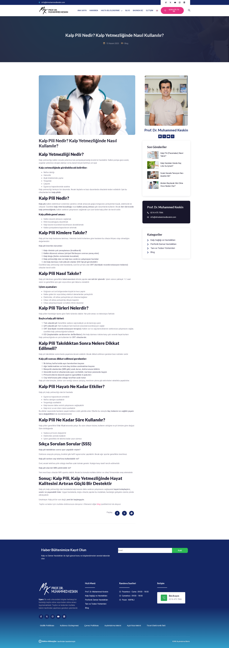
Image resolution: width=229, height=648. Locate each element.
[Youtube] (168, 136)
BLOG (127, 10)
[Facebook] (160, 136)
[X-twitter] (164, 136)
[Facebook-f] (41, 616)
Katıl (180, 550)
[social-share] (117, 513)
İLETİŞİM (149, 10)
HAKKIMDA (93, 10)
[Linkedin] (64, 616)
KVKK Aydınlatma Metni (181, 641)
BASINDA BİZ (138, 10)
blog (98, 504)
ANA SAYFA (82, 10)
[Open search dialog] (189, 10)
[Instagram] (172, 136)
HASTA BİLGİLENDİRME (110, 10)
